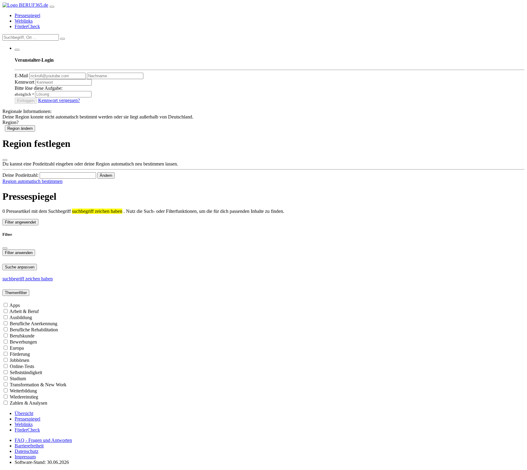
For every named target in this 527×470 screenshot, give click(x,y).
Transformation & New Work (38, 384)
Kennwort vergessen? (59, 100)
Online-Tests (22, 366)
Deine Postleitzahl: (20, 175)
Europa (17, 348)
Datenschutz (26, 451)
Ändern (106, 175)
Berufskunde (22, 335)
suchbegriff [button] (13, 278)
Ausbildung (20, 317)
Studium (18, 378)
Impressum (25, 456)
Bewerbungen (23, 341)
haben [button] (47, 278)
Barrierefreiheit (29, 445)
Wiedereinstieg (24, 396)
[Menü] (51, 7)
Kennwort (24, 82)
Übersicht (24, 413)
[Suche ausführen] (62, 39)
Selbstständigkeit (26, 372)
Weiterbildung (23, 390)
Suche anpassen (19, 267)
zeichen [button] (33, 278)
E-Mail (21, 75)
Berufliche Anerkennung (33, 323)
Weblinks (24, 21)
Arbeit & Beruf (24, 311)
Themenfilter (16, 292)
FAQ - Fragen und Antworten (43, 440)
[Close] (4, 248)
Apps (14, 305)
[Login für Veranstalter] (17, 50)
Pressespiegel (27, 15)
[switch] (6, 305)
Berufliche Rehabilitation (34, 329)
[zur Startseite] (25, 5)
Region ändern (20, 128)
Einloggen (25, 100)
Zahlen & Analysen (28, 403)
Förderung (20, 354)
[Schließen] (4, 160)
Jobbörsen (19, 360)
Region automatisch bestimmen (32, 181)
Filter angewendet (20, 222)
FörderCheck (27, 26)
